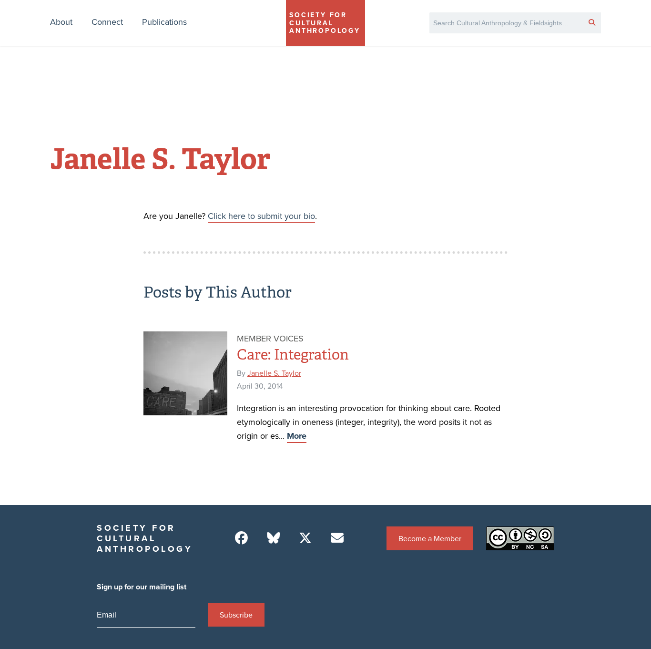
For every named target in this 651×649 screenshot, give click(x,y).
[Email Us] (337, 538)
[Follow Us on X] (305, 538)
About (61, 22)
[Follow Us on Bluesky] (273, 538)
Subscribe (236, 614)
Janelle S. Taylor (274, 373)
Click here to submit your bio (261, 216)
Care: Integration (293, 355)
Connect (107, 22)
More (296, 436)
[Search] (592, 21)
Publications (164, 22)
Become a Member (429, 538)
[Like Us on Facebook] (241, 538)
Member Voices (270, 338)
